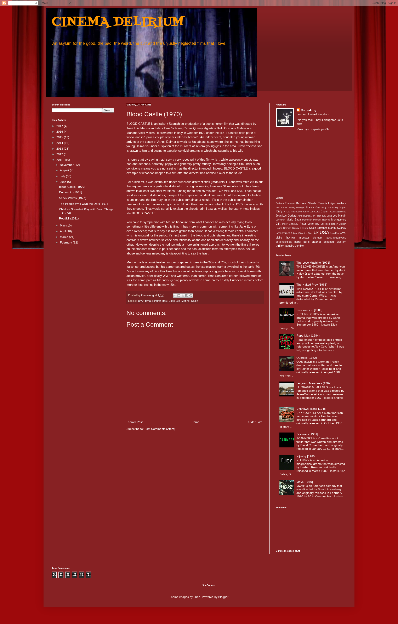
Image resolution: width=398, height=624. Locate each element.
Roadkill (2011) (69, 218)
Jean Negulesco (338, 211)
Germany (320, 207)
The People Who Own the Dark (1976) (84, 203)
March (64, 237)
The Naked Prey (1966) (311, 284)
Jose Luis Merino (179, 300)
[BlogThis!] (179, 295)
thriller (280, 245)
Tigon (310, 233)
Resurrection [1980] (309, 310)
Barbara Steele (306, 203)
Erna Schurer (153, 300)
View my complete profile (313, 129)
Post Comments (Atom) (159, 428)
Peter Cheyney (290, 224)
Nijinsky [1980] (305, 456)
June (63, 181)
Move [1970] (304, 481)
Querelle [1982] (306, 357)
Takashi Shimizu (299, 233)
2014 (60, 142)
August (65, 170)
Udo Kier (334, 233)
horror (290, 237)
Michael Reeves (321, 219)
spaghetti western (335, 241)
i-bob (197, 597)
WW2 (343, 233)
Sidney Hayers (300, 228)
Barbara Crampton (285, 203)
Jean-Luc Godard (286, 215)
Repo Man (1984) (308, 335)
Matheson (307, 219)
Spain (194, 300)
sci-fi (306, 241)
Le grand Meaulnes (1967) (313, 383)
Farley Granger (297, 207)
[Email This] (175, 295)
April (63, 231)
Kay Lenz (327, 215)
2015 (60, 137)
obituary (318, 237)
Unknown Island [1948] (311, 408)
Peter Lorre (307, 223)
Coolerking (308, 110)
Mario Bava (293, 219)
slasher (316, 241)
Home (195, 422)
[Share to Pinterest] (191, 295)
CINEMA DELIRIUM (118, 22)
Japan (324, 211)
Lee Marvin (339, 215)
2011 (59, 159)
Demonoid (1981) (70, 192)
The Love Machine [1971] (313, 262)
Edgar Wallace (337, 203)
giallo (279, 237)
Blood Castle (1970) (72, 186)
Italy (164, 300)
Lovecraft (280, 219)
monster (304, 237)
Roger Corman (283, 228)
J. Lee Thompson (293, 211)
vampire (289, 245)
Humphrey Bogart (337, 207)
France (310, 207)
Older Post (255, 422)
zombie (299, 245)
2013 (60, 148)
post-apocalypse (336, 237)
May (63, 225)
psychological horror (288, 241)
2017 (60, 126)
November (67, 164)
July (63, 176)
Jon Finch (316, 215)
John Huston (304, 215)
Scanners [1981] (307, 434)
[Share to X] (183, 295)
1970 (140, 300)
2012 (60, 154)
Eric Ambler (282, 207)
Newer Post (135, 422)
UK (316, 233)
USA (324, 232)
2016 (60, 131)
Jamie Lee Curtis (311, 211)
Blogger (223, 597)
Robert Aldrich (338, 224)
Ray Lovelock (322, 224)
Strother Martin (326, 228)
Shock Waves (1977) (72, 198)
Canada (322, 203)
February (66, 242)
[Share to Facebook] (187, 295)
